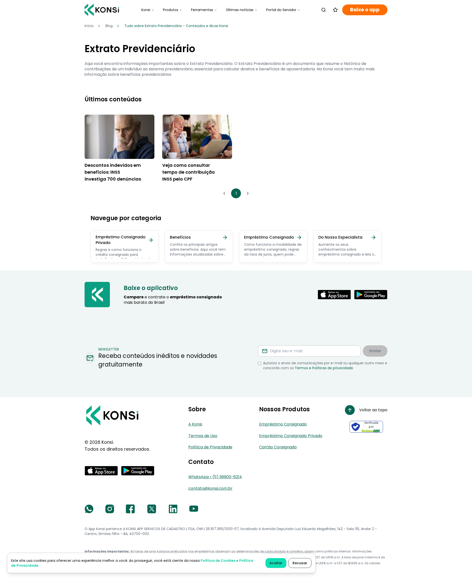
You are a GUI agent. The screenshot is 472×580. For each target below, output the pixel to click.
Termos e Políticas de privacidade (324, 368)
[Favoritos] (335, 10)
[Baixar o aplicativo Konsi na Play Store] (370, 295)
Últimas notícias (239, 9)
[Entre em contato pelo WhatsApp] (89, 508)
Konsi (145, 9)
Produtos (170, 9)
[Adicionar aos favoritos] (90, 120)
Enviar (375, 351)
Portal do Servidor (281, 9)
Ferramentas (202, 9)
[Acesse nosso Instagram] (109, 509)
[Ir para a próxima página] (248, 193)
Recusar (300, 563)
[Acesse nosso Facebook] (130, 508)
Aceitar (275, 563)
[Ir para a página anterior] (224, 193)
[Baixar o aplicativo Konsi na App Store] (334, 295)
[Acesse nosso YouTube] (193, 509)
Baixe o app (365, 10)
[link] (176, 26)
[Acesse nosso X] (152, 509)
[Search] (323, 10)
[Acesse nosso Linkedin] (173, 508)
